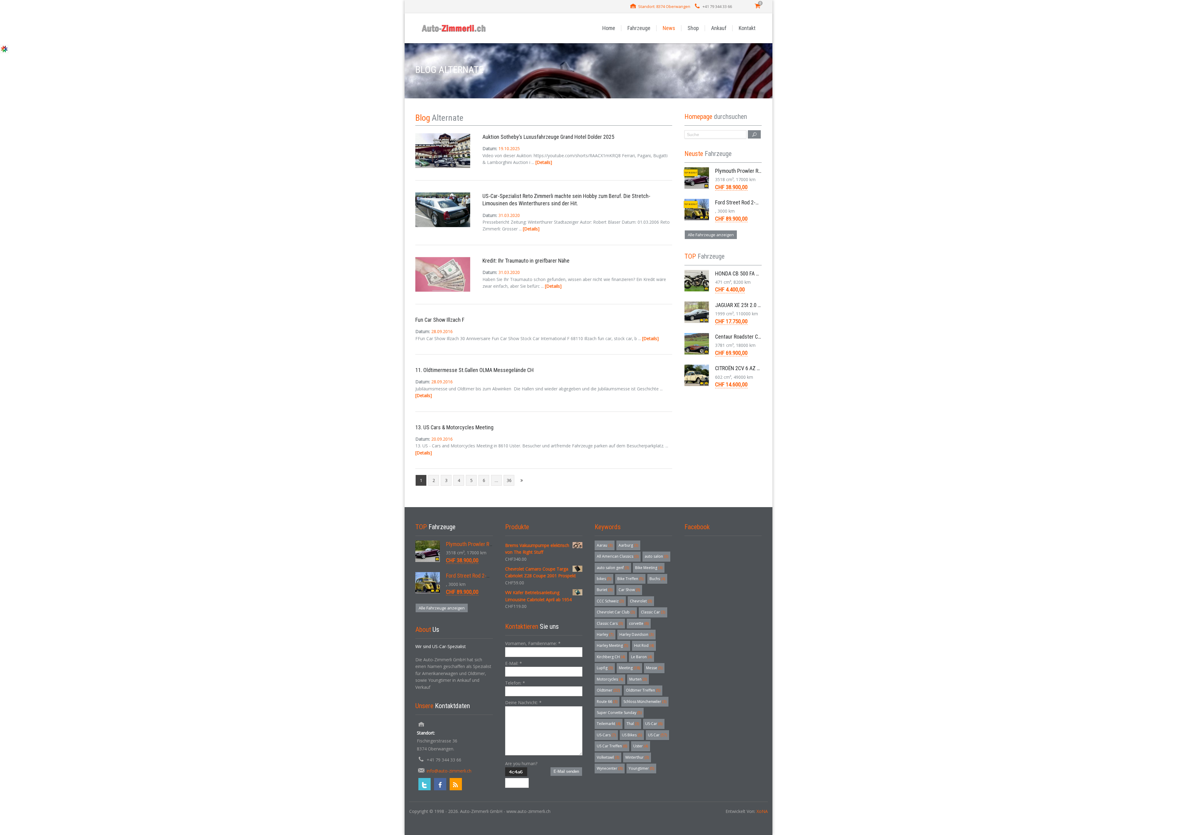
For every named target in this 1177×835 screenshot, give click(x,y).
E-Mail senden (566, 771)
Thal (633, 723)
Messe (654, 667)
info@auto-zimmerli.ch (449, 771)
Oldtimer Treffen (643, 690)
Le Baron (641, 656)
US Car (657, 735)
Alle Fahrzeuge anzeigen (711, 234)
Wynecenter (610, 768)
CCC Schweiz (610, 601)
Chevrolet (641, 601)
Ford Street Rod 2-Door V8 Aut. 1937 (755, 202)
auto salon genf (613, 567)
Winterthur (637, 757)
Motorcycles (610, 679)
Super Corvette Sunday (619, 712)
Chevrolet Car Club (616, 612)
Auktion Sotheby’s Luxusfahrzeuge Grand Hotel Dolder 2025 (548, 137)
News (669, 28)
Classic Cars (610, 623)
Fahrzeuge (638, 28)
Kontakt (747, 28)
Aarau (604, 545)
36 (509, 480)
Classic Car (653, 612)
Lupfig (605, 667)
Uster (640, 746)
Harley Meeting (612, 645)
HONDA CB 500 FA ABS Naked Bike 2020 (759, 273)
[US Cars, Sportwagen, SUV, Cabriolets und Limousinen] (454, 28)
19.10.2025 (509, 148)
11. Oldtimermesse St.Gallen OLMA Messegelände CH (474, 370)
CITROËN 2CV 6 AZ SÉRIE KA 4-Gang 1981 (760, 368)
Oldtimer (608, 690)
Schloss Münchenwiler (644, 701)
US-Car (653, 723)
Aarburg (628, 545)
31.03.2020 (509, 215)
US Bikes (632, 735)
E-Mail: (513, 663)
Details (543, 162)
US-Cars (606, 735)
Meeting (629, 667)
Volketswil (608, 757)
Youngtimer (641, 768)
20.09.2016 (442, 439)
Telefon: (515, 683)
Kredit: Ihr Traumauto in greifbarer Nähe (525, 260)
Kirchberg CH (611, 656)
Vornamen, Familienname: (533, 643)
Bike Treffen (630, 578)
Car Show (629, 589)
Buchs (657, 578)
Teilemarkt (608, 723)
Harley (605, 634)
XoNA (762, 811)
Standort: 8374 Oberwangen (664, 6)
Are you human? (521, 763)
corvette (639, 623)
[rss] (456, 784)
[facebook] (440, 784)
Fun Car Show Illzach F (439, 320)
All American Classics (617, 556)
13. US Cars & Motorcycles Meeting (454, 427)
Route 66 (607, 701)
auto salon (656, 556)
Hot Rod (644, 645)
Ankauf (718, 28)
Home (608, 28)
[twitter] (424, 784)
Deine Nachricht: (523, 702)
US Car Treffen (612, 746)
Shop (693, 28)
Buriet (604, 589)
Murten (638, 679)
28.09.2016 (442, 331)
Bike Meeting (648, 567)
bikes (604, 578)
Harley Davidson (636, 634)
